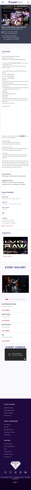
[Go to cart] (28, 2)
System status (8, 454)
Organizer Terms (9, 432)
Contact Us (7, 457)
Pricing (6, 427)
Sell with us (7, 424)
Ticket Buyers (8, 444)
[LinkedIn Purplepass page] (15, 472)
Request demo (9, 429)
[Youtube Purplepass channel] (25, 472)
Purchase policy (9, 410)
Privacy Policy (8, 413)
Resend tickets (9, 408)
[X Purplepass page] (10, 472)
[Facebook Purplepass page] (5, 472)
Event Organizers (9, 446)
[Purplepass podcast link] (20, 472)
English (15, 482)
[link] (15, 226)
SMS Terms (7, 415)
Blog (5, 449)
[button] (14, 37)
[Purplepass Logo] (15, 2)
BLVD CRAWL (7, 256)
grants (22, 136)
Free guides (8, 451)
